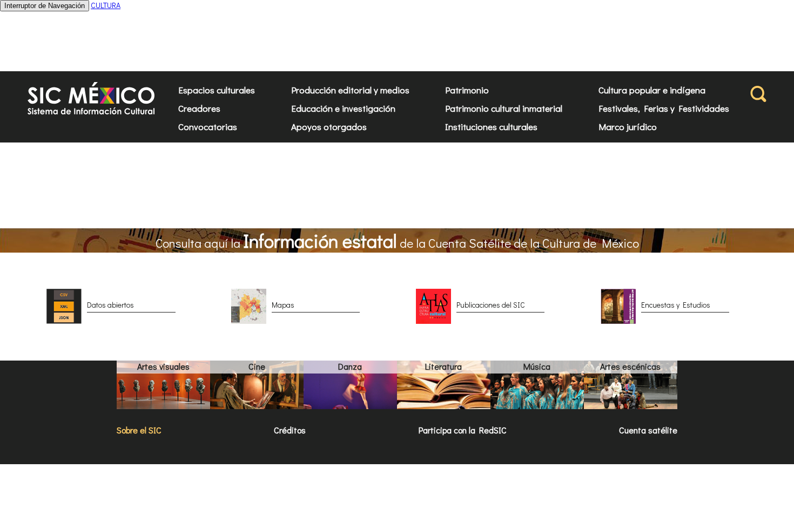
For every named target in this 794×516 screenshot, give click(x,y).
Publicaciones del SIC (490, 305)
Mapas (283, 305)
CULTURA (105, 5)
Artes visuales (163, 366)
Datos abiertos (110, 305)
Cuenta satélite (648, 430)
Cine (256, 366)
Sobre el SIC (139, 430)
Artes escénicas (630, 366)
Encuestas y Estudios (675, 305)
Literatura (443, 366)
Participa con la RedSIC (463, 430)
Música (536, 366)
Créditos (290, 430)
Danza (350, 366)
